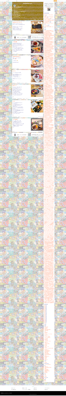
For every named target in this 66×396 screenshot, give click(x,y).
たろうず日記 (46, 338)
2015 (44, 315)
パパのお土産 (15, 41)
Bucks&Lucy (46, 339)
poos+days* (46, 327)
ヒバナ (45, 361)
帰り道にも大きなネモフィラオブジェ (48, 23)
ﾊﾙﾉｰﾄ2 (45, 375)
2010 (44, 319)
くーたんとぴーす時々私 (47, 364)
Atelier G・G (46, 366)
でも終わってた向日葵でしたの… (48, 19)
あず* (45, 331)
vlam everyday (46, 326)
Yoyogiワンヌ (46, 359)
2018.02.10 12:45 (40, 98)
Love (38, 19)
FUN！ (45, 374)
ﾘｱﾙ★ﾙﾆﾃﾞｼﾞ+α (46, 342)
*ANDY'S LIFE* (46, 352)
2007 (44, 322)
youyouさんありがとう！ (17, 56)
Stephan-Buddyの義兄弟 (47, 329)
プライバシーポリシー (25, 389)
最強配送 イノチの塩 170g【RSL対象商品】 (22, 37)
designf (45, 368)
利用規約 (29, 389)
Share (41, 19)
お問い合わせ (35, 389)
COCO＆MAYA (46, 330)
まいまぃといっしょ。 (47, 335)
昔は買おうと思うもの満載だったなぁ (48, 26)
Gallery (35, 19)
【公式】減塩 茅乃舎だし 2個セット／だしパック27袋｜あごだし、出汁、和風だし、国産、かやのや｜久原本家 (37, 37)
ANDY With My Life (47, 356)
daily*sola (46, 347)
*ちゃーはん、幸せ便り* (47, 336)
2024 (44, 307)
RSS (45, 380)
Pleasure (46, 376)
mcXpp (45, 378)
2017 (44, 313)
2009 (44, 320)
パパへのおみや (15, 119)
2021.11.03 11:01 (40, 34)
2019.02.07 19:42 (40, 68)
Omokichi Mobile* (47, 351)
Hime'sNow (46, 334)
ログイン (58, 0)
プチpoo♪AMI (46, 340)
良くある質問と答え (13, 389)
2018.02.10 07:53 (40, 116)
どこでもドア (45, 25)
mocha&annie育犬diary (47, 350)
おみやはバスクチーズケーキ (17, 22)
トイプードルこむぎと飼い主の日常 (49, 348)
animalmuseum (46, 369)
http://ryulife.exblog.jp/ (18, 6)
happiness (46, 362)
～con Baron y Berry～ (47, 343)
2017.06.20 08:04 (40, 131)
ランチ (14, 101)
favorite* (46, 358)
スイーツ (14, 70)
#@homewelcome (19, 98)
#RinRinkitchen (17, 34)
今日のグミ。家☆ (47, 346)
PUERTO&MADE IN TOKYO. (48, 367)
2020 (44, 310)
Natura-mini (46, 328)
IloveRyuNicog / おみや (27, 3)
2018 (44, 312)
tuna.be (33, 386)
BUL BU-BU (46, 372)
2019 (44, 311)
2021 (44, 309)
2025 (44, 306)
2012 (44, 317)
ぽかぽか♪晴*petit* (47, 353)
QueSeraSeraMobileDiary (48, 354)
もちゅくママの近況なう (47, 337)
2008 (44, 321)
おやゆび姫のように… (47, 22)
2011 (44, 318)
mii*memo (46, 344)
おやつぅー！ (15, 85)
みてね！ (46, 355)
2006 (44, 323)
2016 (44, 314)
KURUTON (46, 371)
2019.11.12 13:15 (40, 53)
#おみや (14, 34)
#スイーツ (14, 53)
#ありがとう (14, 68)
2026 (44, 305)
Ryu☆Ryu (46, 345)
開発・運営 (46, 389)
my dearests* (46, 332)
